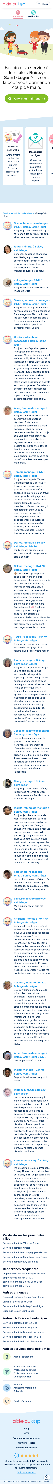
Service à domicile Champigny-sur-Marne (25, 1252)
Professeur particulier (24, 1366)
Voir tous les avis (27, 1472)
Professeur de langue (24, 1369)
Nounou (17, 1384)
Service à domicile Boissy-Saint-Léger (23, 1306)
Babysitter (18, 1391)
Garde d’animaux (22, 1401)
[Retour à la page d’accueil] (14, 4)
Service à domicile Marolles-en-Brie (22, 1336)
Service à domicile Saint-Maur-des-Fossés (25, 1257)
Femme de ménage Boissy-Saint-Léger (24, 1297)
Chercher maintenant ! (29, 98)
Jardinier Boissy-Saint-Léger (18, 1301)
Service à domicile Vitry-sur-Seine (21, 1243)
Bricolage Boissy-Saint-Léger (18, 1311)
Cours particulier (22, 1376)
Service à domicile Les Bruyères (20, 1327)
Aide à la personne (23, 1356)
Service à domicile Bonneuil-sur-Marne (23, 1332)
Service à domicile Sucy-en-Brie (20, 1322)
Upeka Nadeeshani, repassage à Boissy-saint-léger (30, 341)
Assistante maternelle (24, 1387)
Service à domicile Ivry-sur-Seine (20, 1261)
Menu (45, 4)
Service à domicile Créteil (16, 1247)
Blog (26, 1428)
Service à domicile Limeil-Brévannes (22, 1341)
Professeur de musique (25, 1373)
